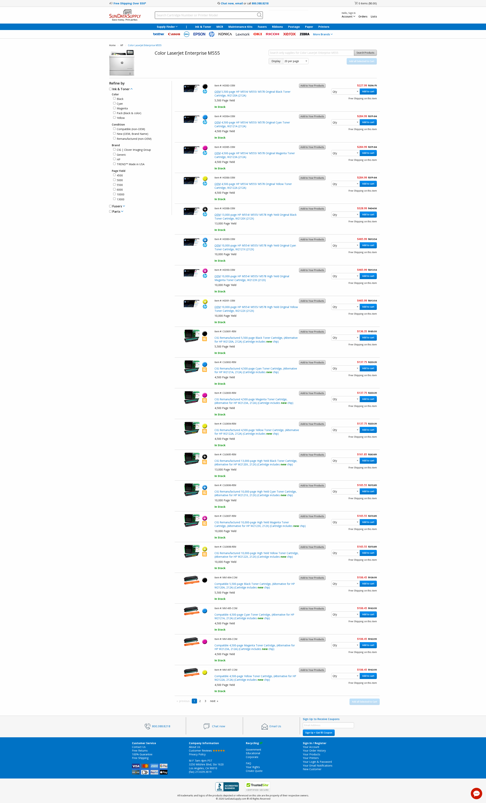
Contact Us (139, 747)
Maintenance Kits (240, 26)
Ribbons (277, 26)
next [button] (212, 701)
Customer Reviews (201, 750)
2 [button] (200, 701)
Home (112, 45)
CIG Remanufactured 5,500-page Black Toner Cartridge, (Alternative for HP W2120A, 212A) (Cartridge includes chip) (256, 339)
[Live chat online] (476, 793)
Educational (253, 753)
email (239, 3)
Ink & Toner (203, 26)
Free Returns (140, 750)
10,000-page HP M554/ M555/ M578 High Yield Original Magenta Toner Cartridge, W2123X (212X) (252, 278)
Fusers (262, 26)
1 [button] (194, 701)
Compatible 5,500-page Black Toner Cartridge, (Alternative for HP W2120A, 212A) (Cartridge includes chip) (255, 585)
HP (121, 45)
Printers (323, 26)
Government (253, 749)
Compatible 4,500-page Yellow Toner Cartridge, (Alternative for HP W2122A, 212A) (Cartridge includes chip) (255, 678)
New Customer (312, 769)
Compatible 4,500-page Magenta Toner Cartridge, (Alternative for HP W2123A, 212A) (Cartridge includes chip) (255, 647)
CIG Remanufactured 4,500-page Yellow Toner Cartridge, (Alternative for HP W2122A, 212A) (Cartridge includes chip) (257, 432)
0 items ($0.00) (368, 3)
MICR (219, 26)
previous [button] (184, 701)
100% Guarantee (142, 754)
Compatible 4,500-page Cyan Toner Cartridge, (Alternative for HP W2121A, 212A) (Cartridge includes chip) (254, 616)
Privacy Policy (197, 754)
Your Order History (314, 750)
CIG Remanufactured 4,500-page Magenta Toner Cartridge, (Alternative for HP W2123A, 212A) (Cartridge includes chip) (254, 401)
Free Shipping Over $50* (130, 3)
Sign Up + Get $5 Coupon (318, 732)
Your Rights (253, 767)
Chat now (227, 3)
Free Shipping (140, 758)
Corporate (252, 757)
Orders (362, 16)
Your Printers (311, 758)
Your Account (311, 747)
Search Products (365, 52)
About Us (194, 747)
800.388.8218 (260, 3)
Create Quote (254, 771)
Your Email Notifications (317, 765)
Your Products (311, 754)
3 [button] (205, 701)
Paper (309, 26)
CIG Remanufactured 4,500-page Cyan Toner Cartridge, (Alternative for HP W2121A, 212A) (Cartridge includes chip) (256, 370)
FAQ (248, 763)
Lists (374, 16)
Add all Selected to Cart (361, 61)
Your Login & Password (317, 762)
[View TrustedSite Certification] (257, 787)
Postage (294, 26)
